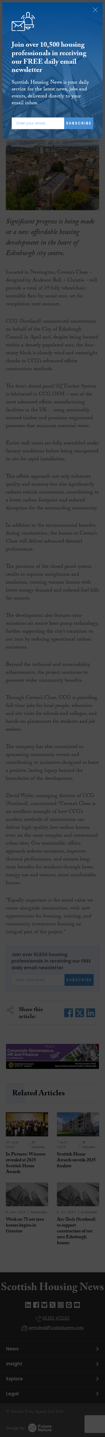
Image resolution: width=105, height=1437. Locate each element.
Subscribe (79, 123)
